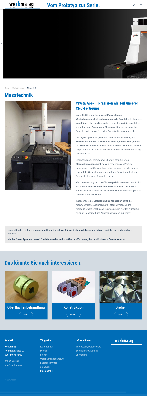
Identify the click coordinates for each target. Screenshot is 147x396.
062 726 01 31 (12, 361)
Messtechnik (46, 370)
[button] (134, 5)
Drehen (44, 350)
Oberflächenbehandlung (52, 358)
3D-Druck (44, 366)
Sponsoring (81, 354)
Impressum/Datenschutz (88, 346)
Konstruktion (46, 346)
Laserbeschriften (49, 362)
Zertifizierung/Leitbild (87, 350)
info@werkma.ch (13, 365)
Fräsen (43, 354)
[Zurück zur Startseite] (25, 5)
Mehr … (26, 314)
